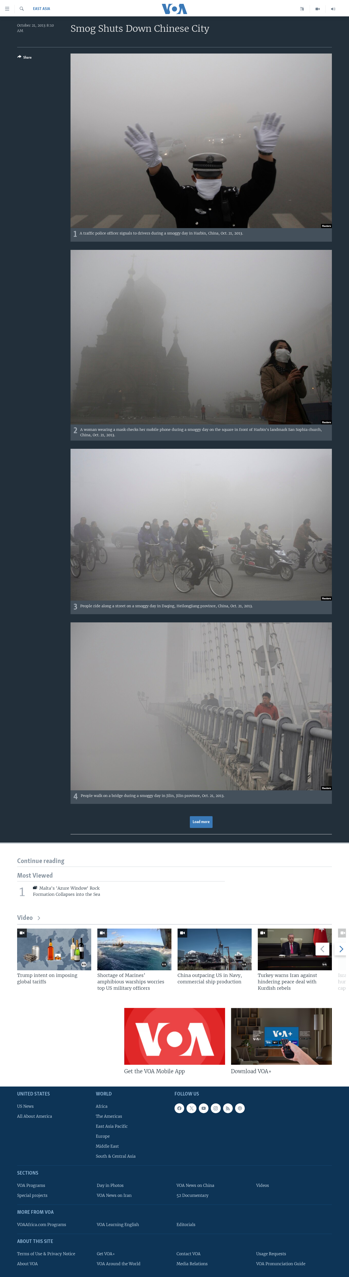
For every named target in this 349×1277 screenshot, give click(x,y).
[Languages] (302, 9)
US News (25, 1106)
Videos (262, 1185)
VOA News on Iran (114, 1195)
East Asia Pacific (112, 1126)
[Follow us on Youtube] (203, 1108)
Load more (201, 822)
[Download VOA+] (281, 1036)
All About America (34, 1116)
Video (25, 918)
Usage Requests (271, 1253)
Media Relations (192, 1263)
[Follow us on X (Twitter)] (191, 1108)
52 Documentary (192, 1195)
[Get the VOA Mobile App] (174, 1036)
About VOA (27, 1263)
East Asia (41, 9)
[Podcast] (240, 1108)
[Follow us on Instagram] (215, 1108)
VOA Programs (31, 1185)
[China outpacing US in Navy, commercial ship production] (215, 949)
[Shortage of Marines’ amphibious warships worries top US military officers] (134, 949)
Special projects (32, 1195)
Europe (103, 1136)
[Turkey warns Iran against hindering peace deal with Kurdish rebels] (295, 949)
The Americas (109, 1116)
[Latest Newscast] (333, 9)
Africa (102, 1106)
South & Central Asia (116, 1156)
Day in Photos (110, 1185)
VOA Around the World (119, 1263)
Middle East (107, 1146)
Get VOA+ (106, 1253)
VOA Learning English (118, 1224)
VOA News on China (195, 1185)
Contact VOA (189, 1253)
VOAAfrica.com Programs (41, 1224)
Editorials (186, 1224)
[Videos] (317, 9)
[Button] (24, 58)
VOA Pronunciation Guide (280, 1263)
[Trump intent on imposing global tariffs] (54, 949)
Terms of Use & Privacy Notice (46, 1253)
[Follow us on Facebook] (179, 1108)
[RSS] (228, 1108)
